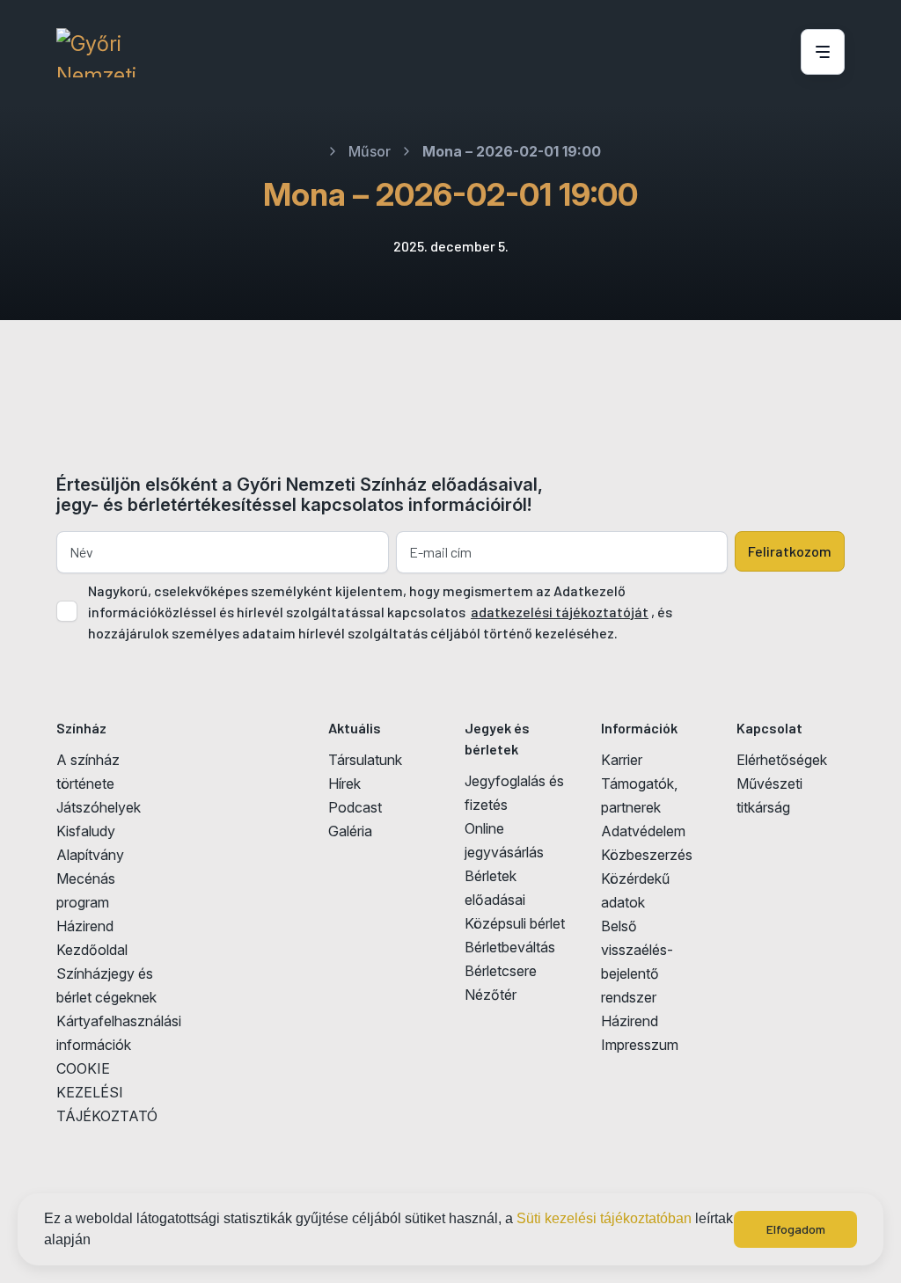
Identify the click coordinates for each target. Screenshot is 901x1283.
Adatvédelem (643, 831)
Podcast (355, 807)
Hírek (344, 783)
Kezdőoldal (92, 950)
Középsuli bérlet (515, 923)
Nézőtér (490, 994)
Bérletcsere (501, 971)
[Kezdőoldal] (96, 52)
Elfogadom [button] (795, 1228)
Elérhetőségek (781, 760)
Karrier (621, 760)
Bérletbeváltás (510, 947)
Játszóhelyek (98, 807)
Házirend (85, 926)
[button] (96, 1241)
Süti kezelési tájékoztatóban (604, 1218)
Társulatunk (365, 760)
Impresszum (639, 1044)
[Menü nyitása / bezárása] (820, 52)
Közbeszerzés (646, 855)
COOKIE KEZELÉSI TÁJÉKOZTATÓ (106, 1092)
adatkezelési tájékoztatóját (559, 611)
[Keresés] (763, 53)
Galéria (350, 831)
